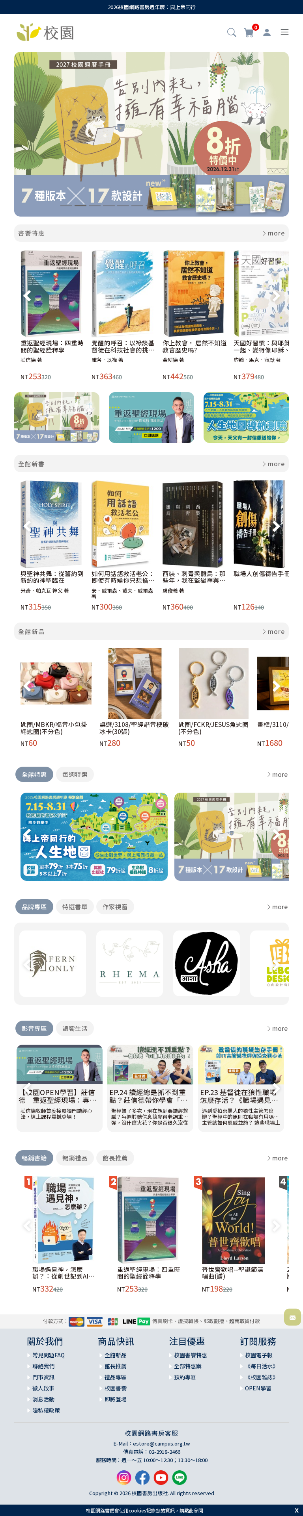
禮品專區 (116, 1377)
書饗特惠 (31, 232)
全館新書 (31, 463)
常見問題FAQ (48, 1355)
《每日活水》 (261, 1366)
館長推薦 (116, 1366)
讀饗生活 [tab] (75, 1028)
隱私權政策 (46, 1410)
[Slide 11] (208, 205)
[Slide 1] (66, 205)
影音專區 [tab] (34, 1028)
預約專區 (185, 1377)
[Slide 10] (194, 205)
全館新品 (31, 631)
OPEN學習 (258, 1388)
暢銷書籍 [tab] (34, 1157)
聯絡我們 (43, 1366)
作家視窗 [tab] (115, 906)
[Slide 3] (95, 205)
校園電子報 (259, 1355)
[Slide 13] (237, 205)
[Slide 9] (180, 205)
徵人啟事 (43, 1388)
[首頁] (45, 31)
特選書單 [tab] (75, 906)
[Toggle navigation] (285, 32)
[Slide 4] (109, 205)
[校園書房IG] (123, 1480)
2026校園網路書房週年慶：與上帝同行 (152, 7)
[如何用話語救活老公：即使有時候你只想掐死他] (124, 524)
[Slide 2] (80, 205)
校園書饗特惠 (190, 1355)
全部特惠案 (188, 1366)
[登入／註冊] (267, 32)
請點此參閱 (191, 1510)
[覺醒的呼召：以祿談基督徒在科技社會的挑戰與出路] (124, 293)
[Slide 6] (137, 205)
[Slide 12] (222, 205)
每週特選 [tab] (75, 774)
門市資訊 (43, 1377)
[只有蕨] (52, 963)
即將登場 (116, 1399)
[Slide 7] (151, 205)
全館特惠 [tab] (34, 774)
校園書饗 (116, 1388)
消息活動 (43, 1399)
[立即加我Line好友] (179, 1480)
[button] (231, 33)
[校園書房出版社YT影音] (160, 1480)
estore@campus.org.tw (161, 1443)
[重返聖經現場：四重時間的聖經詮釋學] (53, 293)
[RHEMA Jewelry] (129, 963)
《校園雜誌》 (261, 1377)
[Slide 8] (166, 205)
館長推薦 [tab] (115, 1157)
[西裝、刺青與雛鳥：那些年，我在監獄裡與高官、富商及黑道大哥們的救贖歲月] (195, 524)
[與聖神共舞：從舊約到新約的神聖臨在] (53, 524)
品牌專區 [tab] (34, 906)
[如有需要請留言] (292, 1317)
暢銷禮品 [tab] (75, 1157)
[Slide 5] (123, 205)
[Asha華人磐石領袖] (206, 963)
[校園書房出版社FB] (142, 1480)
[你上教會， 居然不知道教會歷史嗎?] (195, 293)
